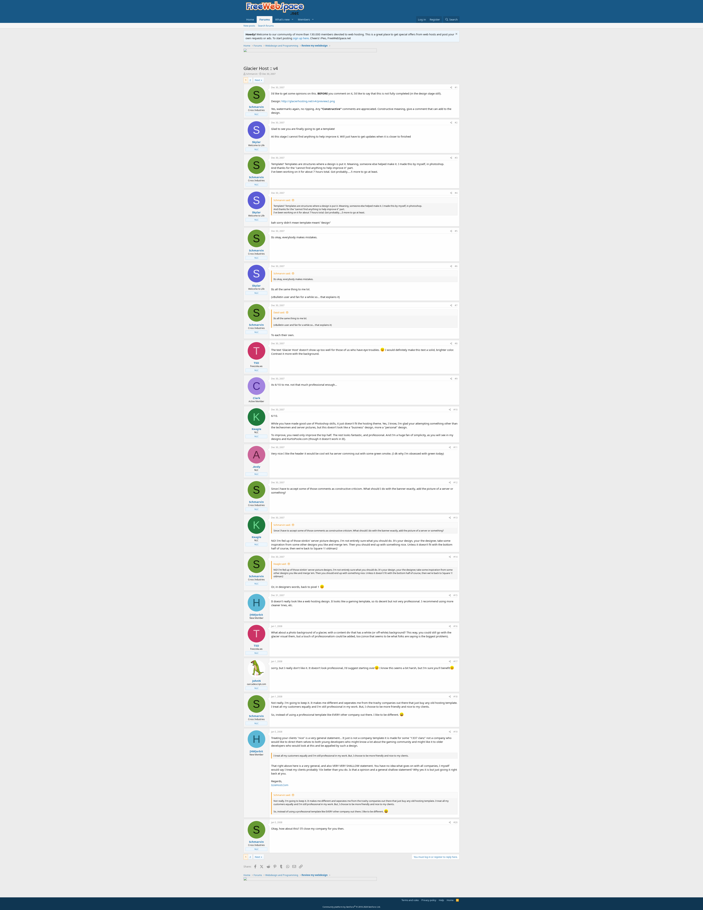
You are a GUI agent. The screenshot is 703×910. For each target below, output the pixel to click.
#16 (455, 626)
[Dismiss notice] (455, 34)
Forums (264, 19)
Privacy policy (428, 900)
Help (441, 900)
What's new (282, 19)
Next (257, 80)
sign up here (301, 38)
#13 (455, 517)
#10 (455, 409)
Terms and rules (410, 900)
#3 (456, 157)
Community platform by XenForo (352, 906)
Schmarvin (252, 73)
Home (250, 19)
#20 (455, 822)
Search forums (266, 25)
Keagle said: (280, 564)
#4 (456, 192)
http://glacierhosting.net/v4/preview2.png (308, 101)
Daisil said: (279, 312)
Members (304, 19)
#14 (455, 556)
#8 (456, 343)
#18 (455, 696)
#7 (456, 305)
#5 (456, 231)
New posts (249, 25)
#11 (455, 447)
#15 (455, 595)
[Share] (451, 88)
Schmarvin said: (282, 200)
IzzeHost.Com (279, 785)
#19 (455, 731)
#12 (455, 482)
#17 (455, 661)
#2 (456, 122)
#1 (456, 87)
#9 (456, 378)
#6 (456, 266)
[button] (292, 19)
